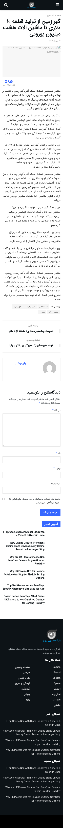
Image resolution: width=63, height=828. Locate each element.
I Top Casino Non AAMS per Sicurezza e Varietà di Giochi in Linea (24, 533)
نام (57, 453)
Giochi (57, 672)
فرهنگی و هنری (22, 683)
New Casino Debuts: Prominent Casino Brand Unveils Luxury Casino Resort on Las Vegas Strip (25, 546)
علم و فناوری (24, 678)
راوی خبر (20, 363)
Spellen (56, 678)
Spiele (57, 683)
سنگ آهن (43, 306)
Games (56, 667)
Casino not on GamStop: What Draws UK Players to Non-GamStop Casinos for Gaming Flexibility (24, 599)
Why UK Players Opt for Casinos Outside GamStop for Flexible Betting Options (24, 574)
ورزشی (27, 694)
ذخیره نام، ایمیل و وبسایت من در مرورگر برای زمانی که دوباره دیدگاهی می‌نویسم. (34, 500)
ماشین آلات (53, 312)
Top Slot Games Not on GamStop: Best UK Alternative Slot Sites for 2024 (24, 587)
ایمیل (56, 468)
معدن (42, 312)
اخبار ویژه (56, 694)
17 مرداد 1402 (54, 41)
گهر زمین (17, 306)
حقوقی (57, 705)
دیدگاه (56, 410)
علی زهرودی (30, 306)
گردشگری (25, 689)
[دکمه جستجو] (6, 5)
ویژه (28, 700)
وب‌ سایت (55, 484)
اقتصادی (50, 15)
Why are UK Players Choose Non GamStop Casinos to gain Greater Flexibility (26, 560)
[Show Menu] (57, 5)
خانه (58, 15)
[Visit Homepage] (31, 5)
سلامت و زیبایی (22, 667)
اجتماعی (56, 689)
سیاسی (26, 672)
